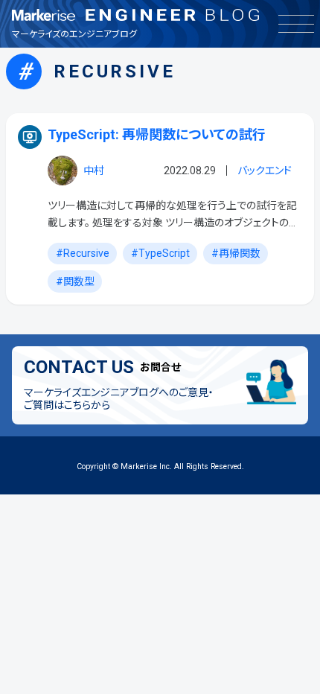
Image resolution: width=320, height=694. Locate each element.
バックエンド (264, 170)
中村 (93, 170)
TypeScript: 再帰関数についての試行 (157, 134)
